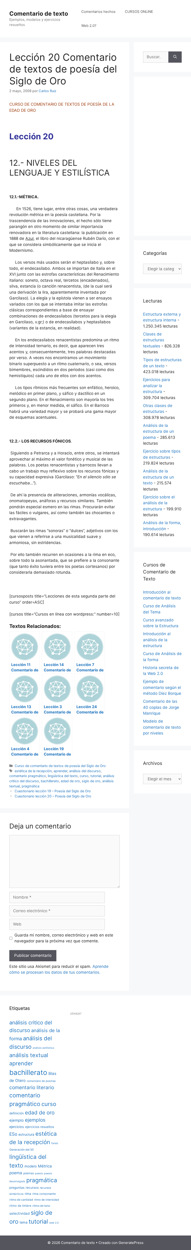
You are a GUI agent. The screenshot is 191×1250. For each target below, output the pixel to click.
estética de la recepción (33, 771)
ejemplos (35, 1120)
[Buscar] (175, 57)
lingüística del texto (63, 776)
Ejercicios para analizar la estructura (156, 385)
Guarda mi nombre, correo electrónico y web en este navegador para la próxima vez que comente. (63, 938)
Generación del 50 (21, 1149)
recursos (32, 1187)
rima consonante (44, 1194)
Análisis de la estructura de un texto (158, 477)
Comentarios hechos (98, 11)
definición (16, 1113)
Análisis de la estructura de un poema (158, 431)
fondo (54, 1143)
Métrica (45, 1166)
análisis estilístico (43, 1047)
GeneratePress (131, 1242)
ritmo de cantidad (21, 1199)
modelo (30, 1166)
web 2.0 (54, 1222)
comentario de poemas (41, 1081)
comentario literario (31, 1087)
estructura (26, 1134)
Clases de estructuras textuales (153, 340)
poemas (28, 1173)
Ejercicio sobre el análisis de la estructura (159, 503)
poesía (39, 1173)
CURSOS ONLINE (139, 11)
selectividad (19, 1213)
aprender (60, 771)
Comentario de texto (38, 13)
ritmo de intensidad (46, 1199)
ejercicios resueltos (39, 1127)
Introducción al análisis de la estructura (157, 639)
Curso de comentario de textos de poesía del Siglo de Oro (60, 766)
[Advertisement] (162, 156)
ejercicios (16, 1127)
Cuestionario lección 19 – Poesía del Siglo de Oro (53, 791)
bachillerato (50, 781)
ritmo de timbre (20, 1205)
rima (28, 1194)
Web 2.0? (88, 25)
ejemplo (16, 1120)
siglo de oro (91, 781)
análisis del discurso (85, 771)
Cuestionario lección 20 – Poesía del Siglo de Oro (53, 796)
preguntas (16, 1187)
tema (23, 1222)
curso (84, 776)
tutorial (95, 776)
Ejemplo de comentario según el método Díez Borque (162, 687)
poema (15, 1172)
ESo (13, 1134)
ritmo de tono (41, 1205)
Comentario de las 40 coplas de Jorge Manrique (161, 707)
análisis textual (28, 1055)
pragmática (30, 786)
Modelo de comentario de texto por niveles (162, 727)
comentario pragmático (27, 776)
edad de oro (70, 781)
